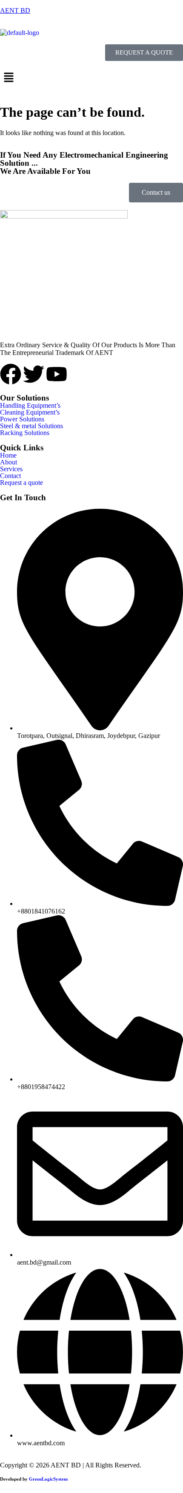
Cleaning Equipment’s (30, 412)
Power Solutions (22, 419)
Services (11, 469)
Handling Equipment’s (30, 405)
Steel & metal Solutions (31, 426)
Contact (10, 476)
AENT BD (15, 10)
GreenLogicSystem (48, 1478)
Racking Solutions (24, 432)
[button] (91, 78)
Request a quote (21, 482)
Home (8, 455)
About (8, 462)
